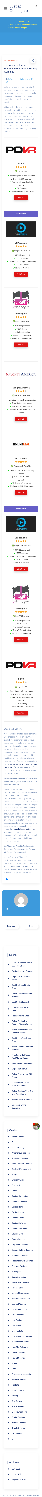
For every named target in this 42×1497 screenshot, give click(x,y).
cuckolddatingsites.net (25, 829)
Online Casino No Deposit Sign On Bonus (22, 1022)
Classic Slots (17, 1234)
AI (13, 1142)
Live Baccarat (18, 1315)
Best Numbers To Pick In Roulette (22, 1048)
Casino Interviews (19, 1201)
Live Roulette (17, 1331)
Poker (14, 1363)
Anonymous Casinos (21, 1153)
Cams (14, 1191)
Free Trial (21, 198)
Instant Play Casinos (20, 1293)
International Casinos (21, 1298)
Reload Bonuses (19, 1379)
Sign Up (21, 419)
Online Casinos (18, 1352)
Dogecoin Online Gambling (19, 1106)
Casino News (17, 1207)
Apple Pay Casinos (20, 1158)
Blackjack (16, 1185)
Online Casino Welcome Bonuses (22, 995)
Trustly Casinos (18, 1428)
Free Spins (16, 1272)
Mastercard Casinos (20, 1342)
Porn (14, 1369)
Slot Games (17, 1401)
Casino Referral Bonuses (22, 971)
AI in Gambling (18, 1147)
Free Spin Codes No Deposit (20, 1009)
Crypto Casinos (18, 1239)
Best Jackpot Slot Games (22, 1063)
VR (7, 82)
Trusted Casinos (19, 1423)
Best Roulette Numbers (22, 1099)
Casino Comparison (20, 1196)
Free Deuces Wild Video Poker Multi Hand (22, 1031)
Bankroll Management (21, 1169)
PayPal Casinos (18, 1358)
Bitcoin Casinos (18, 1180)
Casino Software (19, 1223)
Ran (7, 908)
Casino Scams (18, 1218)
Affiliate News (18, 1137)
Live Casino (17, 1320)
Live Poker (16, 1325)
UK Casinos (17, 1433)
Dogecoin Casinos (20, 1245)
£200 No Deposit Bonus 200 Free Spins (22, 964)
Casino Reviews (19, 1212)
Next (31, 926)
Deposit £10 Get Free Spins (21, 978)
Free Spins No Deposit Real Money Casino (21, 1056)
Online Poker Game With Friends (22, 1075)
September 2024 (19, 1480)
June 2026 (16, 1474)
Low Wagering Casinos (22, 1336)
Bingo (14, 1174)
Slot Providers (18, 1406)
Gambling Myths (19, 1277)
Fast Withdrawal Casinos (22, 1261)
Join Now (21, 274)
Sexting (15, 1396)
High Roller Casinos (20, 1282)
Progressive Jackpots (21, 1374)
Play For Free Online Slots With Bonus (20, 1084)
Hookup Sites (17, 1288)
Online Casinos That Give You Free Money (22, 1092)
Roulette (15, 1385)
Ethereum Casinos (20, 1255)
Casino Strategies (19, 1228)
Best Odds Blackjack (20, 1002)
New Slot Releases (20, 1347)
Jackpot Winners (19, 1304)
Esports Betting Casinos (22, 1250)
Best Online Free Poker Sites (21, 1039)
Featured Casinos (19, 1266)
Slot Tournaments (19, 1412)
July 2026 (16, 1469)
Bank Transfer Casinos (22, 1164)
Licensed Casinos (19, 1309)
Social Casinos (18, 1417)
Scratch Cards (18, 1390)
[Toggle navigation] (5, 8)
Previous (11, 926)
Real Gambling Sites (20, 1016)
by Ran (10, 79)
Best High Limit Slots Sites (21, 986)
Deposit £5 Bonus (19, 1069)
